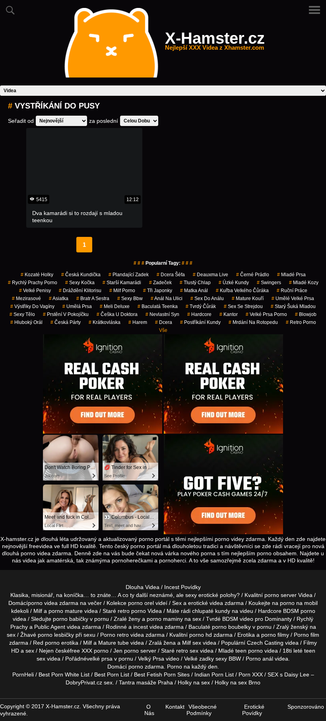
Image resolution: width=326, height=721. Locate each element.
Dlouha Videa (142, 587)
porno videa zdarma (53, 603)
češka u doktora (117, 314)
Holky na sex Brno (237, 682)
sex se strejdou (243, 306)
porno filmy (275, 635)
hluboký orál (26, 322)
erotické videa (205, 603)
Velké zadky (199, 658)
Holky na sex (194, 682)
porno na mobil (299, 603)
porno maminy (165, 619)
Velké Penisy (35, 290)
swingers (269, 282)
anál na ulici (166, 298)
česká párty (65, 322)
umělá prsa (77, 306)
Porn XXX (251, 674)
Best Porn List (111, 674)
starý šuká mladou (293, 306)
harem (137, 322)
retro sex (187, 650)
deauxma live (210, 274)
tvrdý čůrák (201, 306)
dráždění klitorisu (80, 290)
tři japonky (157, 290)
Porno (174, 666)
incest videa (148, 627)
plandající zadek (129, 274)
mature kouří (248, 298)
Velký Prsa (151, 658)
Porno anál (259, 658)
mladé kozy (303, 282)
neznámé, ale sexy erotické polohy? (194, 595)
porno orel (141, 603)
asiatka (58, 298)
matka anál (194, 290)
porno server (280, 595)
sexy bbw (130, 298)
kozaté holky (37, 274)
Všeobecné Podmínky (201, 710)
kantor (228, 314)
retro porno (301, 322)
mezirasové (26, 298)
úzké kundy (234, 282)
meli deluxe (115, 306)
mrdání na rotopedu (253, 322)
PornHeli (23, 674)
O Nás (149, 710)
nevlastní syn (162, 314)
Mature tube (113, 643)
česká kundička (81, 274)
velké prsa (100, 658)
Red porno (46, 643)
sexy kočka (80, 282)
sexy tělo (22, 314)
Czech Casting (265, 643)
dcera (163, 322)
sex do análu (207, 298)
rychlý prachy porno (32, 282)
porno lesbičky (56, 635)
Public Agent (49, 627)
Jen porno (126, 650)
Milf (186, 643)
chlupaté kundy (211, 611)
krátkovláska (104, 322)
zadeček (160, 282)
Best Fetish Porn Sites (162, 674)
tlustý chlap (195, 282)
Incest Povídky (182, 587)
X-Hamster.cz (215, 42)
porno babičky (70, 619)
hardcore (199, 314)
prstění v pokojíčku (66, 314)
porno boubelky (231, 627)
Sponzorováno (305, 707)
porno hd (200, 635)
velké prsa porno (266, 314)
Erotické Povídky (253, 710)
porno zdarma (146, 666)
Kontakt (174, 707)
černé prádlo (252, 274)
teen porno (249, 650)
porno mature (66, 611)
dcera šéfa (171, 274)
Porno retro (114, 635)
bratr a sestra (92, 298)
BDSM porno (299, 611)
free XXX (81, 650)
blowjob (305, 314)
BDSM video (237, 619)
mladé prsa (291, 274)
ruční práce (292, 290)
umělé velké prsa (293, 298)
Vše (163, 330)
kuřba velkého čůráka (242, 290)
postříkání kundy (200, 322)
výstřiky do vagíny (32, 306)
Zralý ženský (292, 627)
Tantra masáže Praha (146, 682)
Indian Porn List (214, 674)
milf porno (122, 290)
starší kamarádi (122, 282)
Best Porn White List (64, 674)
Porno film (306, 635)
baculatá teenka (158, 306)
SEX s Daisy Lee (288, 674)
